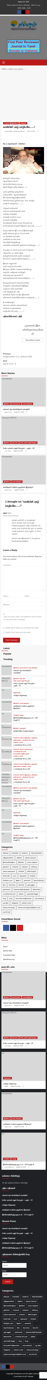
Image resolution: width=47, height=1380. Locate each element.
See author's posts (33, 340)
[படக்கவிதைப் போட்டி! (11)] (6, 739)
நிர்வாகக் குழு (35, 5)
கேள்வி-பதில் (6, 876)
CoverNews (17, 1376)
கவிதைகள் (23, 123)
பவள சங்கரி (8, 451)
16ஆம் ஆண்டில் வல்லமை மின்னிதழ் (18, 5)
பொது (4, 898)
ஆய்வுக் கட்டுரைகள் (30, 857)
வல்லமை (23, 34)
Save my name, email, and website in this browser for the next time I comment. (23, 618)
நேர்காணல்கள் (37, 889)
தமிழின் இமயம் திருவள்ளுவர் (23, 731)
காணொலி (21, 871)
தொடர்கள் (15, 442)
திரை (4, 885)
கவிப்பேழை (34, 866)
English (5, 853)
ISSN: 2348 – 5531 (24, 8)
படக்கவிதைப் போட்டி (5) (21, 782)
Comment (7, 565)
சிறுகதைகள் (16, 692)
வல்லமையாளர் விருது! (9, 907)
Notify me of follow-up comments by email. (22, 628)
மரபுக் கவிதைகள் (27, 403)
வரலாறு (22, 715)
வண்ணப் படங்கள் (18, 742)
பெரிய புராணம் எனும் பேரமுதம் (28, 442)
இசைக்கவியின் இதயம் (9, 862)
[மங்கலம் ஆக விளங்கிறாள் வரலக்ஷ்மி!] (23, 391)
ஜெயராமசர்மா (8, 412)
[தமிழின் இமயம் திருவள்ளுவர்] (6, 727)
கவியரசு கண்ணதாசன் (9, 871)
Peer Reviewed (36, 853)
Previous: (17, 355)
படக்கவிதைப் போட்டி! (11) (22, 745)
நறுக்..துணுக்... (31, 885)
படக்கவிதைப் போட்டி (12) (22, 758)
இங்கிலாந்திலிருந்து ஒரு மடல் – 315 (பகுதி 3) (18, 1164)
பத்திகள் (21, 894)
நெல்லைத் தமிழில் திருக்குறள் (22, 889)
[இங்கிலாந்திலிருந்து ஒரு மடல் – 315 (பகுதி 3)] (2, 714)
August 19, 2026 (19, 490)
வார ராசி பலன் (6, 912)
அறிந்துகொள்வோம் (8, 857)
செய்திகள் (16, 715)
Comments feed (9, 955)
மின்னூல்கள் (15, 903)
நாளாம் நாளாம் (16, 403)
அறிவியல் (19, 857)
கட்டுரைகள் (15, 866)
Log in (5, 946)
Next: (9, 362)
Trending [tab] (7, 659)
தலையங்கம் (27, 880)
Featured (7, 123)
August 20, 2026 (18, 451)
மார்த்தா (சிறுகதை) (20, 695)
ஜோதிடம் (18, 880)
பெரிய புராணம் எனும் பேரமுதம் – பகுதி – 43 (18, 448)
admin (6, 1086)
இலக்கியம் (15, 123)
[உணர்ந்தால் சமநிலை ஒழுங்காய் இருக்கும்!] (23, 469)
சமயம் (14, 876)
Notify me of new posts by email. (18, 632)
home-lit (22, 738)
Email (27, 596)
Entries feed (7, 951)
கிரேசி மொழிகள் (31, 871)
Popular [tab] (7, 654)
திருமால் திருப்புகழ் (39, 880)
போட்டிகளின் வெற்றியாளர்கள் (21, 754)
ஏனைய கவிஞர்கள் (32, 862)
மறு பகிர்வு (5, 903)
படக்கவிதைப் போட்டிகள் (28, 740)
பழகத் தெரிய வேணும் (32, 894)
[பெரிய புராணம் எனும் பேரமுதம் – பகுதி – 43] (23, 430)
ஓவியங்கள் (6, 866)
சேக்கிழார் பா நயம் (8, 880)
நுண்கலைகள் (17, 740)
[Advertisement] (23, 96)
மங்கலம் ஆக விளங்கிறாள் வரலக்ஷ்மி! (16, 409)
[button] (3, 62)
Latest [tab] (6, 648)
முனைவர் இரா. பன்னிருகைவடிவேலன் (15, 131)
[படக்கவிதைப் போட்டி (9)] (6, 764)
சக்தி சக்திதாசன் (9, 1167)
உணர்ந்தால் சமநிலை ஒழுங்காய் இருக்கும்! (18, 487)
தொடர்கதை (12, 885)
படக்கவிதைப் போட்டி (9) (21, 769)
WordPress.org (8, 959)
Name (6, 596)
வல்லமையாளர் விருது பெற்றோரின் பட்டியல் (29, 907)
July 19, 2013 (31, 131)
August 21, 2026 (19, 412)
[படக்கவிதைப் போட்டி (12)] (6, 752)
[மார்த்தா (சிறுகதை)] (2, 690)
